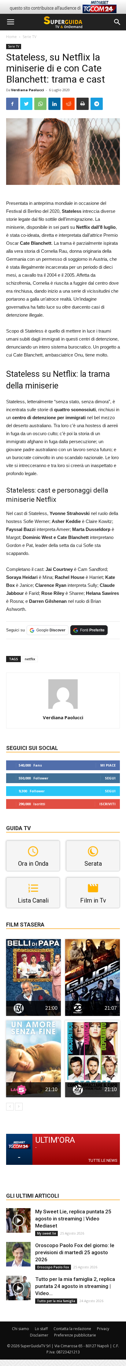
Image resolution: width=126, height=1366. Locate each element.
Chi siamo (20, 1328)
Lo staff (41, 1328)
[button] (117, 22)
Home (11, 36)
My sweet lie (46, 1233)
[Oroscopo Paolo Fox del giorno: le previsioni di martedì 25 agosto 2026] (18, 1254)
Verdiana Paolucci (27, 90)
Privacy (103, 1328)
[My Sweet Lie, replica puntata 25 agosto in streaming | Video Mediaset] (18, 1220)
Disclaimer (39, 1335)
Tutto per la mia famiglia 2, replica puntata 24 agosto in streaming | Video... (75, 1286)
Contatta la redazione (72, 1328)
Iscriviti (107, 804)
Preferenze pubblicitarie (75, 1335)
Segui (110, 778)
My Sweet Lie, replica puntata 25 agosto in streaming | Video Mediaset (73, 1218)
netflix (30, 659)
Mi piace (108, 765)
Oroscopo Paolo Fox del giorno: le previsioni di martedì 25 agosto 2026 (74, 1252)
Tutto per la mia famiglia (56, 1301)
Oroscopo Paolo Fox (53, 1267)
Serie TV (29, 36)
